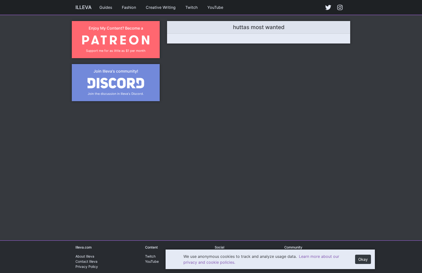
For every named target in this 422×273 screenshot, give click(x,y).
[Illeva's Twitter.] (328, 7)
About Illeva (84, 256)
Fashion (129, 7)
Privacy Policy (86, 266)
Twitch (191, 7)
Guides (105, 7)
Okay (363, 259)
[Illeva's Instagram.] (340, 7)
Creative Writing (161, 7)
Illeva (83, 7)
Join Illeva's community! (116, 71)
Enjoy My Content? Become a (116, 28)
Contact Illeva (86, 261)
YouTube (215, 7)
